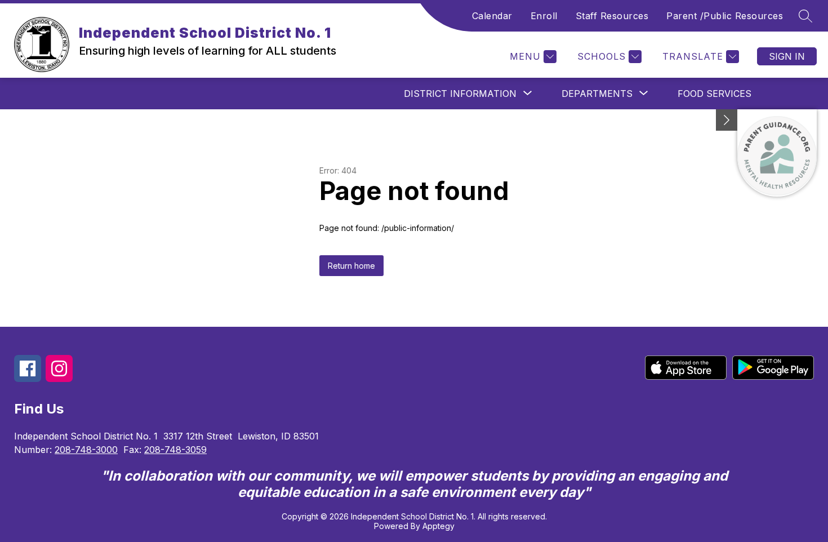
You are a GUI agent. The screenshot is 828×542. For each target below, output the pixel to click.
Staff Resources (612, 15)
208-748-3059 (175, 449)
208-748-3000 (86, 449)
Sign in (787, 56)
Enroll (544, 15)
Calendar (492, 15)
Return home (351, 265)
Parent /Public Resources (724, 15)
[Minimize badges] (726, 120)
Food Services (714, 93)
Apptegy (438, 526)
